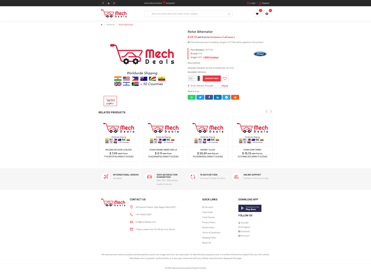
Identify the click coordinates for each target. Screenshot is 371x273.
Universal (110, 25)
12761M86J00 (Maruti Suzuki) (252, 156)
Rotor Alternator (126, 25)
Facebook (245, 231)
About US (206, 243)
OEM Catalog (211, 57)
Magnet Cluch (207, 150)
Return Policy (208, 227)
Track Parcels (208, 217)
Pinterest (245, 236)
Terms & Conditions (211, 232)
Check (225, 86)
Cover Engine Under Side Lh (163, 150)
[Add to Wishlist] (225, 78)
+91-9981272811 (144, 214)
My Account (207, 207)
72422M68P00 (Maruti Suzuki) (163, 156)
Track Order (207, 212)
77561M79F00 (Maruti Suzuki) (118, 156)
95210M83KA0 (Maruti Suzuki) (208, 156)
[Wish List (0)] (257, 14)
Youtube (245, 223)
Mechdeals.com (137, 258)
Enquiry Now (211, 78)
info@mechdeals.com (146, 222)
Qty (190, 78)
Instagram (245, 227)
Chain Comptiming (252, 150)
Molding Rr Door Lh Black (119, 150)
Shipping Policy (209, 238)
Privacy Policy (208, 222)
